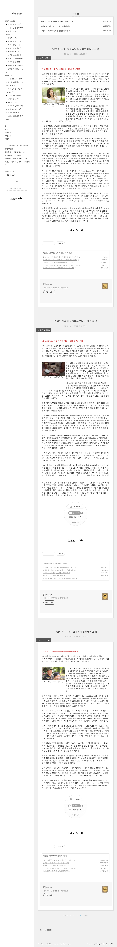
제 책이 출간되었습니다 (13, 155)
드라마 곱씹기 (15, 28)
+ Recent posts (45, 930)
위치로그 (8, 136)
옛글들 (10, 21)
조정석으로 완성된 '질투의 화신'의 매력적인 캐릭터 (60, 260)
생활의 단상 (13, 99)
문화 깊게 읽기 (14, 109)
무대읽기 (12, 102)
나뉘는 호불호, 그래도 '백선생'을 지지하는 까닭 (59, 578)
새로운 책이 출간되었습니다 (15, 152)
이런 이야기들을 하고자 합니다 (16, 158)
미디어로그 (9, 132)
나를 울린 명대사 (14, 79)
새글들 (9, 75)
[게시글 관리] (52, 243)
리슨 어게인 (13, 52)
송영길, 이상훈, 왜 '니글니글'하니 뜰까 (56, 863)
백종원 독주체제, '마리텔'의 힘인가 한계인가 (58, 570)
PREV (65, 915)
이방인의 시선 (10, 171)
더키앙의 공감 (10, 175)
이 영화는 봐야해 (15, 58)
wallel (111, 944)
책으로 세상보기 (15, 106)
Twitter (49, 944)
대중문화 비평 (14, 48)
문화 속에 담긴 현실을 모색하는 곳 (55, 288)
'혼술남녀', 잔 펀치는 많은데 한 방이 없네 (57, 262)
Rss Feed (41, 944)
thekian (17, 13)
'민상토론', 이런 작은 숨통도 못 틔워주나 (56, 871)
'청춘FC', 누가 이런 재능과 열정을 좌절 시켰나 (58, 567)
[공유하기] (49, 243)
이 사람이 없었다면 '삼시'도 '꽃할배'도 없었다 (58, 868)
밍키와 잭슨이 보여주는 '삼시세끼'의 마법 (55, 26)
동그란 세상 (14, 41)
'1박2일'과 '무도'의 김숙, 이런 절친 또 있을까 (58, 860)
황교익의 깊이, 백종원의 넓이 (53, 575)
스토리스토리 (13, 113)
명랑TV (13, 38)
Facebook (55, 944)
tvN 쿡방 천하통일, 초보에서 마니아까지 (56, 573)
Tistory (98, 944)
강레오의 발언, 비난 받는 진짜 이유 (55, 865)
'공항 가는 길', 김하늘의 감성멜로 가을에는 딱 (57, 21)
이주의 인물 (13, 62)
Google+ (68, 944)
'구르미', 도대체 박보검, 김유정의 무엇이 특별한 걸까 (60, 265)
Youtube (62, 944)
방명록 (7, 139)
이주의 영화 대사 (15, 65)
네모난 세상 (14, 24)
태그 (6, 129)
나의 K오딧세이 (14, 95)
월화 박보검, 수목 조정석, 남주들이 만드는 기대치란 (60, 257)
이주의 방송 (13, 45)
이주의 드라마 (14, 55)
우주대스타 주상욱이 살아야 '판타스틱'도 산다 (58, 268)
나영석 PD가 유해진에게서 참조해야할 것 (55, 31)
